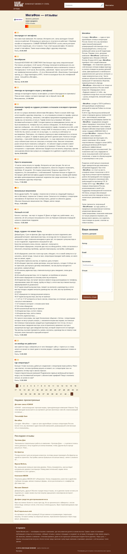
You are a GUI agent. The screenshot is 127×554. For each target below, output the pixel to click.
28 (64, 390)
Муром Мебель (21, 464)
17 (15, 390)
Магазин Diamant (21, 487)
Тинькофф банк (21, 416)
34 (30, 394)
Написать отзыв (89, 297)
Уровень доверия (89, 234)
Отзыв (84, 270)
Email (84, 252)
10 (49, 386)
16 (75, 386)
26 (55, 390)
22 (37, 390)
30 (73, 390)
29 (68, 390)
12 (58, 386)
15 (71, 386)
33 (26, 394)
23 (42, 390)
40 (57, 394)
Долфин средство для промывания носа (31, 499)
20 (29, 390)
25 (51, 390)
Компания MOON (21, 476)
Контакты (19, 551)
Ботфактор (19, 452)
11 (53, 386)
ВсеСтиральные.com (23, 511)
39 (52, 394)
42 (65, 394)
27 (60, 390)
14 (66, 386)
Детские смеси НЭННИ (24, 404)
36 (39, 394)
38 (48, 394)
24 (46, 390)
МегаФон (18, 420)
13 (62, 386)
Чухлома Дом (20, 440)
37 (43, 394)
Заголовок (86, 261)
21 (33, 390)
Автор (84, 243)
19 (24, 390)
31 (77, 390)
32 (21, 394)
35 (35, 394)
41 (61, 394)
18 (20, 390)
